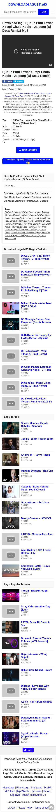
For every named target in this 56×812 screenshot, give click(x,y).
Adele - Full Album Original (36, 701)
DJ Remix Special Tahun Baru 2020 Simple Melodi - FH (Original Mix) (36, 274)
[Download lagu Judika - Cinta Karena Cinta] (10, 443)
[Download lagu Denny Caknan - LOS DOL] (10, 523)
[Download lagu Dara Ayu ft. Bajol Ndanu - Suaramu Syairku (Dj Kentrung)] (10, 722)
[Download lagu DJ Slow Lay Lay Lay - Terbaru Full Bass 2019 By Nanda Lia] (10, 403)
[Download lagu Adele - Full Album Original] (10, 706)
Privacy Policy (25, 807)
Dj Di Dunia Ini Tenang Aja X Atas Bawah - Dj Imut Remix (36, 338)
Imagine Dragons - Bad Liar (37, 470)
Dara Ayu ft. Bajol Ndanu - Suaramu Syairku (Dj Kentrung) (36, 720)
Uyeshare (36, 791)
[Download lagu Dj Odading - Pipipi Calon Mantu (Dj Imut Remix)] (10, 387)
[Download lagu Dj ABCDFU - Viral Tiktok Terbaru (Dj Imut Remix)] (10, 260)
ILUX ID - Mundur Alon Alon (37, 534)
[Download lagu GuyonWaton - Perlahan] (10, 507)
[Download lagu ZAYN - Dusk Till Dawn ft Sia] (10, 627)
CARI (43, 12)
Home (29, 750)
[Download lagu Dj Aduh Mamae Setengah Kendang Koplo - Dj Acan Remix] (10, 371)
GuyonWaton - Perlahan (35, 502)
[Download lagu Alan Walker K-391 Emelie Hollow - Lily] (10, 554)
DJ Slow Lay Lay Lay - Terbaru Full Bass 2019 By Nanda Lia (36, 401)
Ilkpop (46, 791)
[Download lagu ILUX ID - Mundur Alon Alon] (10, 539)
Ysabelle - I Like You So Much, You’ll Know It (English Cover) (35, 489)
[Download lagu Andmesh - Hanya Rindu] (10, 459)
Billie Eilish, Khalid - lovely (36, 670)
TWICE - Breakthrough (34, 590)
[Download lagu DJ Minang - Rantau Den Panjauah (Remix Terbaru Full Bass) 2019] (10, 324)
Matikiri (48, 787)
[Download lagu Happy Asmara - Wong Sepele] (10, 659)
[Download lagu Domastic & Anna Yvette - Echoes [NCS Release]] (10, 643)
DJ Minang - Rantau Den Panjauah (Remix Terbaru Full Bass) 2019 (36, 322)
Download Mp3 (29, 150)
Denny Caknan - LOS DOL (36, 518)
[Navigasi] (51, 12)
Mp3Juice (10, 791)
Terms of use (42, 807)
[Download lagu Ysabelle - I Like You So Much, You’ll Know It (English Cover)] (10, 491)
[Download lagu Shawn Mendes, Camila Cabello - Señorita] (10, 428)
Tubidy (25, 794)
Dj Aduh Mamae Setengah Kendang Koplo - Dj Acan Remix (36, 370)
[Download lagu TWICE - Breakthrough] (10, 595)
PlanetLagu (22, 787)
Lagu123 (15, 794)
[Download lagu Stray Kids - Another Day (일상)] (10, 611)
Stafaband (36, 787)
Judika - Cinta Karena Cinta (37, 439)
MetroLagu (8, 787)
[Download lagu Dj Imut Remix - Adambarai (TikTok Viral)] (10, 308)
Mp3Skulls (23, 791)
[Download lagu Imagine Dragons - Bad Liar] (10, 475)
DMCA (11, 807)
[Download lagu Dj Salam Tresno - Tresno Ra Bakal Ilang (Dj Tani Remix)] (10, 292)
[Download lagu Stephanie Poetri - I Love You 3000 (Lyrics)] (10, 570)
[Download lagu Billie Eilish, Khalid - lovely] (10, 674)
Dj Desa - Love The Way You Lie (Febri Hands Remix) (35, 689)
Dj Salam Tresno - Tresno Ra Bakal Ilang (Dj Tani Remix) (36, 290)
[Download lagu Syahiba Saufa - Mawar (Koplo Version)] (10, 738)
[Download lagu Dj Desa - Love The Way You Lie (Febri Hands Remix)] (10, 690)
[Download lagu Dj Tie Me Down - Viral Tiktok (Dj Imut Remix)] (10, 355)
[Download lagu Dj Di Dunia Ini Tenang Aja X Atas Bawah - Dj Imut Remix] (10, 340)
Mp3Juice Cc (38, 794)
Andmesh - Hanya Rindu (35, 455)
